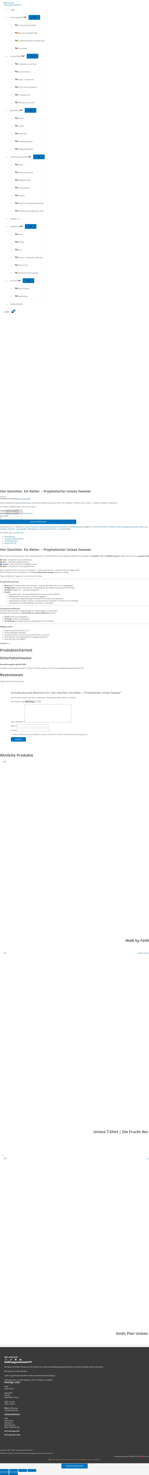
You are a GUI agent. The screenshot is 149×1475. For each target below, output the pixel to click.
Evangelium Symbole (130, 527)
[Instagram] (6, 1360)
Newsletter (22, 265)
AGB (6, 1418)
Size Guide (4, 516)
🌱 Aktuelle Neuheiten (27, 25)
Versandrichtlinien (11, 1410)
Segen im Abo (9, 1401)
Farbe (2, 511)
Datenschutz (9, 1421)
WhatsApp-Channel (11, 1397)
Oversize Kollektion (26, 103)
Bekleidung (15, 110)
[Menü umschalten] (34, 17)
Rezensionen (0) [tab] (10, 543)
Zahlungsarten (9, 1425)
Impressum (8, 1423)
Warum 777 (14, 219)
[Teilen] (22, 1470)
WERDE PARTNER (16, 304)
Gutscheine (22, 48)
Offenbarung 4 (33, 529)
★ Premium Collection (27, 64)
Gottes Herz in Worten (27, 87)
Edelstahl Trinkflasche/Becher (30, 203)
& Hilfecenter (11, 1408)
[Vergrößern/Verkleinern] (4, 1470)
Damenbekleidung (25, 141)
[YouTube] (15, 1360)
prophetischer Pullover (48, 529)
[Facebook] (20, 1360)
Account (14, 281)
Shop (6, 1386)
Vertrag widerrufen (74, 1466)
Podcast (7, 1395)
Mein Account (23, 289)
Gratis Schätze (9, 1404)
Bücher (21, 242)
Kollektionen (16, 56)
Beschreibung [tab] (9, 536)
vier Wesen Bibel (63, 529)
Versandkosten (18, 533)
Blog (20, 250)
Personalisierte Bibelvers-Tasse (31, 211)
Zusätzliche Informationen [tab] (14, 539)
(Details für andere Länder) (23, 498)
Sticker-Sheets (24, 188)
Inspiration (15, 227)
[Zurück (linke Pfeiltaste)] (4, 1473)
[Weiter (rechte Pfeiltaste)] (13, 1473)
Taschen (21, 196)
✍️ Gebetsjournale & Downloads (31, 41)
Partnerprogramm (11, 1431)
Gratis (20, 234)
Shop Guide (8, 1388)
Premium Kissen (24, 180)
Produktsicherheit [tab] (11, 541)
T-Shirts (21, 126)
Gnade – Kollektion (26, 80)
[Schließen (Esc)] (31, 1470)
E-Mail (14, 730)
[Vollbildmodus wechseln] (13, 1470)
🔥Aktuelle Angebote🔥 (27, 33)
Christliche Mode (99, 527)
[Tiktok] (11, 1360)
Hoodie (21, 118)
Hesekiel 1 (12, 529)
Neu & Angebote (17, 18)
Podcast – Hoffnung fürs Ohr (30, 258)
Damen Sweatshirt (32, 527)
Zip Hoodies (22, 134)
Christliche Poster (25, 172)
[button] (25, 18)
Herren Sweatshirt (61, 527)
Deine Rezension (18, 722)
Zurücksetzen (28, 513)
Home (12, 10)
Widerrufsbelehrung (11, 1427)
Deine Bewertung (18, 701)
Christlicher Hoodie (114, 527)
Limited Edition (24, 72)
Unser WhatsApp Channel (28, 273)
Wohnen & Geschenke (19, 157)
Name (14, 726)
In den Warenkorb (38, 522)
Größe (2, 513)
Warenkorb (22, 296)
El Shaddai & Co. (24, 95)
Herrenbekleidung (25, 149)
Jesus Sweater (21, 529)
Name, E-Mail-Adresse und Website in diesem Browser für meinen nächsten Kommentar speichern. (51, 734)
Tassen (20, 165)
